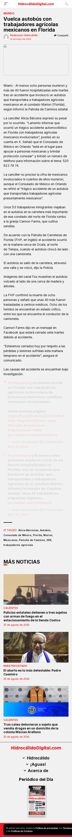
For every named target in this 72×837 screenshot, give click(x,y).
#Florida (15, 425)
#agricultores (20, 430)
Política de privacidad (46, 828)
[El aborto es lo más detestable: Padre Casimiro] (36, 647)
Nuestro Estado (15, 665)
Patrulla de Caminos (32, 540)
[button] (6, 3)
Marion (47, 535)
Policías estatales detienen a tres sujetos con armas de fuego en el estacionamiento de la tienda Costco (35, 616)
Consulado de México (17, 535)
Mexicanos (10, 540)
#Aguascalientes (31, 421)
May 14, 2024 (18, 447)
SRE (48, 540)
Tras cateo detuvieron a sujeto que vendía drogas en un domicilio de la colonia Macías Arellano (30, 728)
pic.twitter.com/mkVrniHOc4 (32, 435)
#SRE (37, 430)
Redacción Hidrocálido (24, 35)
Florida (37, 535)
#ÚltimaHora (19, 383)
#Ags (52, 421)
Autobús (45, 530)
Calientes (10, 607)
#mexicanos (34, 425)
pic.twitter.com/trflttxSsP (30, 503)
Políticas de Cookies (22, 831)
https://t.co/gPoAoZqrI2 (28, 416)
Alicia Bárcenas (28, 530)
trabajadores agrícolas (18, 544)
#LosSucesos (19, 455)
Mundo (9, 13)
